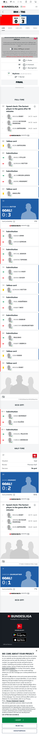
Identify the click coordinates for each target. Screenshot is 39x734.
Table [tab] (35, 28)
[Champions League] (31, 1)
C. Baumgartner (31, 68)
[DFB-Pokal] (26, 1)
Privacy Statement (12, 701)
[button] (36, 6)
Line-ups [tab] (19, 28)
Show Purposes (19, 731)
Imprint (21, 701)
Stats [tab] (28, 28)
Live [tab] (3, 28)
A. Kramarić (30, 65)
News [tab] (10, 28)
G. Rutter (29, 60)
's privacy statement (14, 56)
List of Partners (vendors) (10, 714)
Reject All (19, 726)
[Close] (36, 650)
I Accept (18, 720)
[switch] (11, 49)
